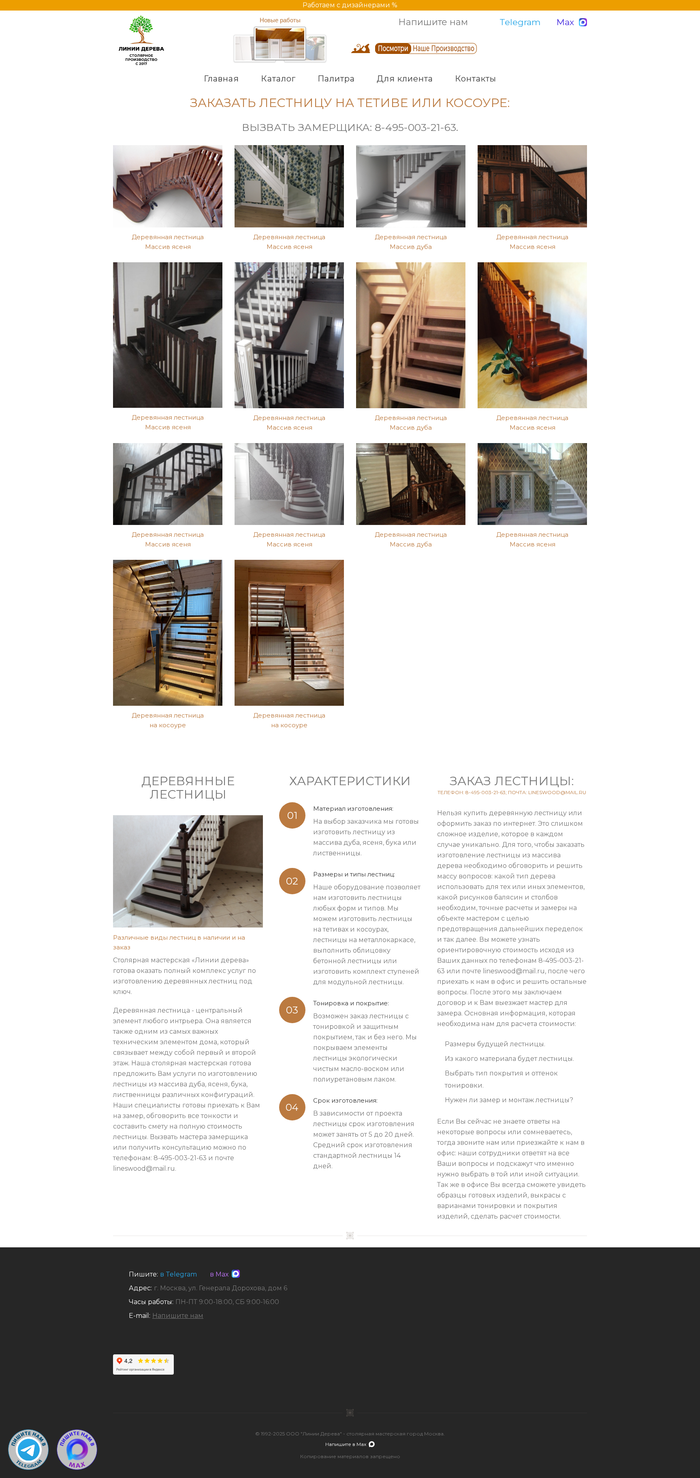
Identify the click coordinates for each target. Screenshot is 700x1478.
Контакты (475, 79)
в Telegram (178, 1274)
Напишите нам (433, 22)
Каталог (278, 79)
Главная (221, 79)
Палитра (336, 79)
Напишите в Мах (345, 1444)
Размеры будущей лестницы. (495, 1044)
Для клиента (405, 79)
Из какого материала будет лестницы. (509, 1058)
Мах (565, 22)
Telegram (519, 22)
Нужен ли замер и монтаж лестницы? (509, 1100)
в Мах (217, 1274)
